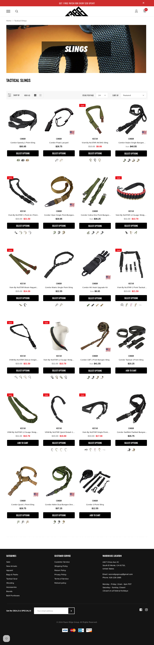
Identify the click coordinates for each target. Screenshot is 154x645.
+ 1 (140, 305)
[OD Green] (18, 160)
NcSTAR (95, 138)
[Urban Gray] (29, 232)
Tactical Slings (20, 21)
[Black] (23, 160)
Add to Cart (131, 370)
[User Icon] (136, 11)
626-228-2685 (115, 578)
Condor (23, 138)
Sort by (115, 95)
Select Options (23, 153)
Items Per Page (88, 95)
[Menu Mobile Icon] (8, 11)
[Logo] (76, 11)
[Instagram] (146, 609)
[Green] (90, 160)
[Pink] (131, 305)
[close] (143, 3)
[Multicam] (133, 160)
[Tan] (99, 160)
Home (8, 21)
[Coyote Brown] (27, 160)
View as (27, 95)
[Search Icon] (16, 11)
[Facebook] (141, 609)
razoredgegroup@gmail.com (120, 574)
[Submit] (71, 611)
